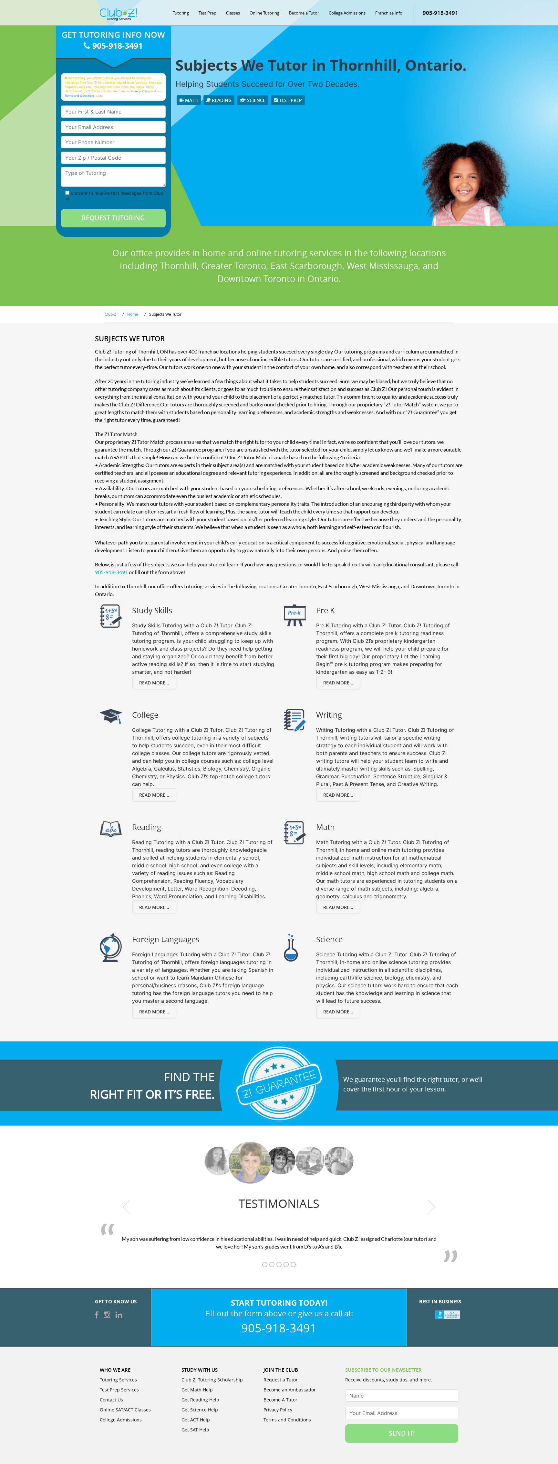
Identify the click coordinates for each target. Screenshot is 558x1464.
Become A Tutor (280, 1400)
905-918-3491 (440, 12)
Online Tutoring (264, 13)
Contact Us (111, 1400)
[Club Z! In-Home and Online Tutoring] (118, 14)
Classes (233, 13)
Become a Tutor (304, 13)
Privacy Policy (140, 91)
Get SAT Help (195, 1430)
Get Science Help (199, 1410)
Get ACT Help (195, 1420)
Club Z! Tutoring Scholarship (212, 1380)
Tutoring (181, 13)
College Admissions (347, 13)
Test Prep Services (119, 1390)
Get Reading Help (200, 1400)
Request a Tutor (281, 1380)
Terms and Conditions (80, 95)
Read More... (154, 683)
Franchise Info (388, 13)
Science (255, 100)
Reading (221, 100)
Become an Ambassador (290, 1390)
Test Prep (207, 13)
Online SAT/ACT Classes (125, 1410)
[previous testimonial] (127, 1207)
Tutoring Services (118, 1380)
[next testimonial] (432, 1207)
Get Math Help (197, 1390)
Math (191, 100)
